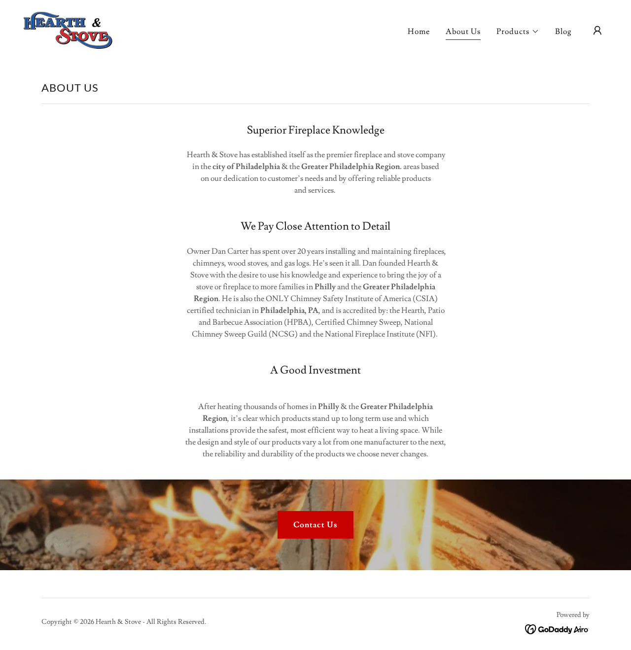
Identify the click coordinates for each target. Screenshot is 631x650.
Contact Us (315, 525)
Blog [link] (563, 31)
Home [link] (419, 31)
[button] (517, 31)
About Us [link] (463, 31)
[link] (68, 29)
